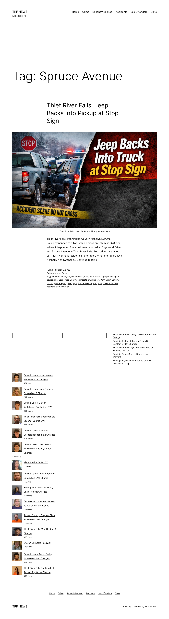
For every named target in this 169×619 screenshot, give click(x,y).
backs (57, 276)
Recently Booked (102, 11)
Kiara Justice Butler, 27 (36, 462)
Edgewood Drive (75, 276)
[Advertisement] (84, 47)
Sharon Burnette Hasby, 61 (38, 543)
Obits (154, 11)
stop (95, 283)
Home (75, 11)
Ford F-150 (95, 276)
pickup (50, 283)
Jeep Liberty (70, 280)
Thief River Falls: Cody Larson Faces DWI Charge (134, 336)
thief (100, 283)
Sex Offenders (139, 11)
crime (63, 276)
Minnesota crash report (88, 280)
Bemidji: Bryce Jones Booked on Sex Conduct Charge (132, 362)
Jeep (61, 280)
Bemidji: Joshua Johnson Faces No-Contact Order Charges (131, 342)
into (56, 280)
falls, (86, 276)
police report (60, 283)
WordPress (150, 606)
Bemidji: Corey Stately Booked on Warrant (130, 355)
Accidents (121, 11)
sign (75, 283)
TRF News (19, 12)
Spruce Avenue (85, 283)
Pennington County (109, 280)
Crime (85, 11)
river (70, 283)
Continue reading (87, 259)
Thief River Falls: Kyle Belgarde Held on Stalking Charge (133, 349)
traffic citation (62, 286)
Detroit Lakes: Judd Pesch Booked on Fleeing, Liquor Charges (37, 448)
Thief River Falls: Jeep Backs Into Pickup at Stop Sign (83, 113)
